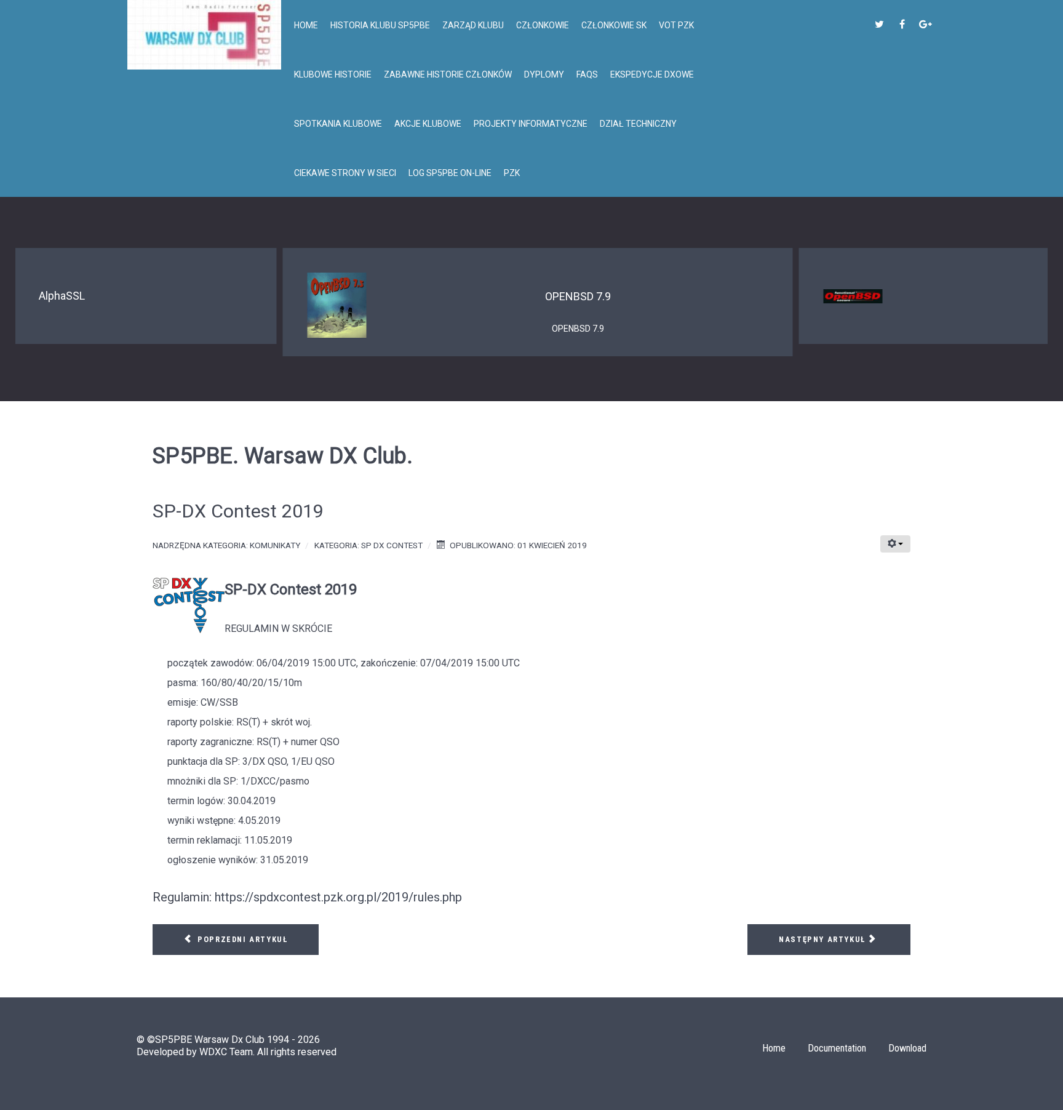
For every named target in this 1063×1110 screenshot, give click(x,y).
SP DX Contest (392, 545)
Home (774, 1048)
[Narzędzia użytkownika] (895, 544)
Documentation (837, 1048)
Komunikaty (275, 545)
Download (907, 1048)
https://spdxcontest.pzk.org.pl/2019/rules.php (338, 897)
